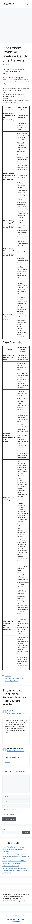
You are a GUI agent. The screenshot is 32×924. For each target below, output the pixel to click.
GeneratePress (16, 921)
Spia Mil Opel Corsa (11, 681)
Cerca (4, 829)
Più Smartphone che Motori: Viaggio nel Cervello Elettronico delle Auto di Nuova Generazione (15, 871)
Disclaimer (16, 915)
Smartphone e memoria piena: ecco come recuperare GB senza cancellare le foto (15, 856)
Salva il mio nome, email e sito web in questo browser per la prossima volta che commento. (16, 812)
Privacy (23, 915)
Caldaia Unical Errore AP (10, 866)
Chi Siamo (9, 915)
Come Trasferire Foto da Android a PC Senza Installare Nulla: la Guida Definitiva (15, 849)
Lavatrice (8, 676)
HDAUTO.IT (8, 4)
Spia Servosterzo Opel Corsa (14, 678)
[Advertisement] (16, 25)
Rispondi (7, 739)
